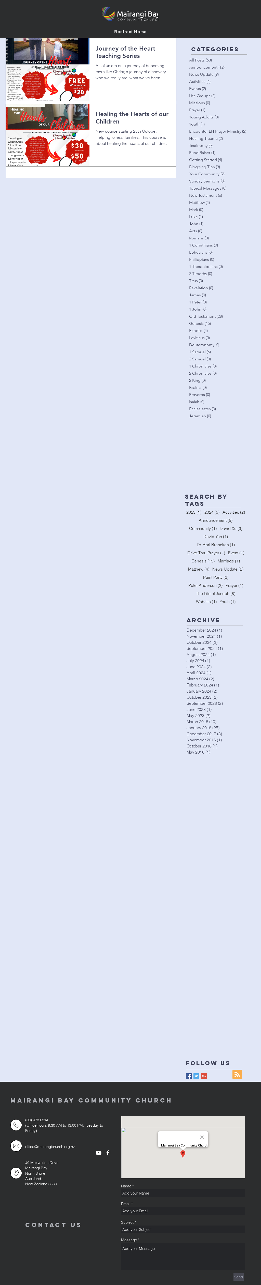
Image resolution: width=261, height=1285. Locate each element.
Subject (127, 1222)
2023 (193, 512)
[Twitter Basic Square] (196, 1076)
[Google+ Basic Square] (204, 1076)
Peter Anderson (205, 585)
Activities (234, 512)
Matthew (198, 569)
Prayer (234, 585)
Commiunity (203, 528)
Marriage (229, 560)
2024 (211, 512)
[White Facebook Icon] (108, 1153)
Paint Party (215, 577)
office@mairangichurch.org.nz (50, 1146)
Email (125, 1204)
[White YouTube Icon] (98, 1153)
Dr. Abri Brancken (216, 544)
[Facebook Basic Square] (189, 1076)
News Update (227, 569)
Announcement (215, 520)
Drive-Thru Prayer (206, 552)
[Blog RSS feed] (237, 1075)
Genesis (203, 560)
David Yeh (215, 536)
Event (236, 552)
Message (129, 1240)
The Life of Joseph (215, 593)
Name (126, 1186)
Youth (228, 601)
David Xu (231, 528)
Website (206, 601)
